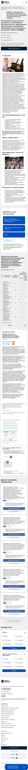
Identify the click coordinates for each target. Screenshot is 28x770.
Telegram (13, 754)
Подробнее (14, 648)
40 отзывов (8, 500)
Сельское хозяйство (6, 715)
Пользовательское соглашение (7, 763)
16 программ (19, 658)
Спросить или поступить (14, 48)
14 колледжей (7, 640)
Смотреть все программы (14, 620)
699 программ (19, 644)
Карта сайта (4, 731)
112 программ (19, 662)
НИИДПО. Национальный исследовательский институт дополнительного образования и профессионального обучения (17, 15)
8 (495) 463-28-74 (7, 689)
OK (23, 767)
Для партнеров (4, 739)
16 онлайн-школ (8, 644)
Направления (4, 704)
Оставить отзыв (14, 747)
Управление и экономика (7, 727)
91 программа (19, 640)
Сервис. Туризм (5, 717)
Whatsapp (13, 757)
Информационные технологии (8, 709)
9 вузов (6, 658)
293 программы (20, 666)
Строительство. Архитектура (8, 719)
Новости (3, 737)
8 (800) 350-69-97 (7, 688)
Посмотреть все (8, 240)
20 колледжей (7, 662)
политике (15, 768)
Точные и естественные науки (8, 725)
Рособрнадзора (7, 472)
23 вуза (6, 636)
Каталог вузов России (6, 733)
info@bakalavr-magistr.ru (7, 693)
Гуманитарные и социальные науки (9, 707)
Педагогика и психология (6, 8)
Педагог (4, 632)
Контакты (3, 741)
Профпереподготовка (17, 7)
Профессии (4, 744)
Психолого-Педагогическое (7, 713)
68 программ (19, 636)
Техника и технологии (6, 723)
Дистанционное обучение (6, 7)
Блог (2, 742)
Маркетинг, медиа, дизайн (7, 711)
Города (2, 735)
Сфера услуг (4, 721)
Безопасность (4, 705)
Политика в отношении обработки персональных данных (11, 762)
